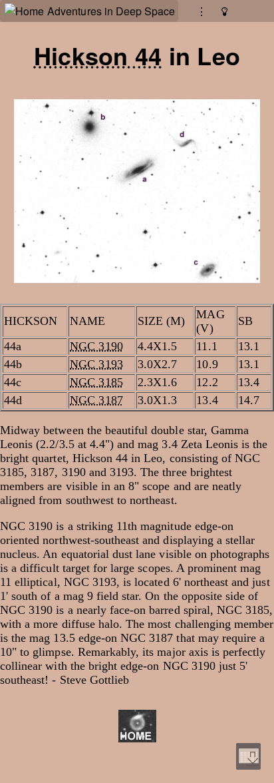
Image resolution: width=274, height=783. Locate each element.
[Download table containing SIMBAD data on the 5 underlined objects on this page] (248, 756)
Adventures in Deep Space (111, 11)
